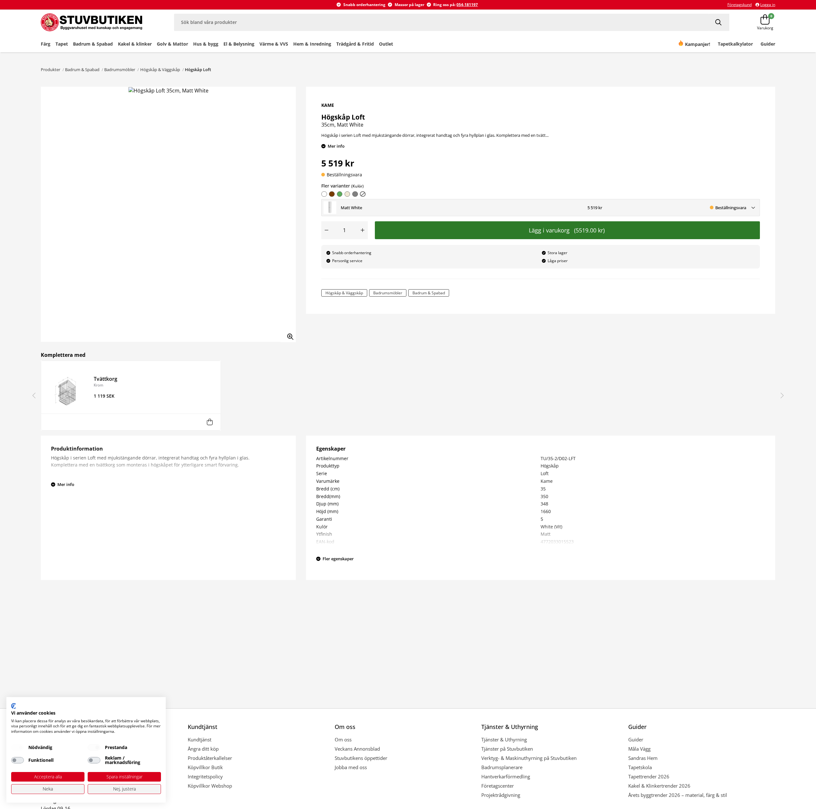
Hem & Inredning (312, 44)
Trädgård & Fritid (355, 44)
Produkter (50, 69)
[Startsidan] (95, 22)
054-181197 (467, 4)
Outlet (386, 44)
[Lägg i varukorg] (209, 422)
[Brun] (332, 194)
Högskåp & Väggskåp (160, 69)
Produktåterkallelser (210, 758)
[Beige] (347, 194)
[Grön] (340, 194)
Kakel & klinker (135, 44)
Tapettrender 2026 (648, 776)
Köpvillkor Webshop (210, 786)
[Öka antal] (363, 230)
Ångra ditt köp (203, 749)
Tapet (61, 44)
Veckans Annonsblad (357, 749)
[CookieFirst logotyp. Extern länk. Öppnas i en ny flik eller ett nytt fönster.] (13, 706)
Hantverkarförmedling (505, 776)
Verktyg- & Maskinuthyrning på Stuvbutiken (529, 758)
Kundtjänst (199, 739)
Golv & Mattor (172, 44)
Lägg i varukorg (567, 230)
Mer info (336, 146)
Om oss (343, 739)
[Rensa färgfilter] (363, 194)
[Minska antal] (326, 230)
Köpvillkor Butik (205, 767)
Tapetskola (640, 767)
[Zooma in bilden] (288, 334)
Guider (635, 739)
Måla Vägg (639, 749)
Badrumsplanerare (501, 767)
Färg (45, 44)
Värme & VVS (273, 44)
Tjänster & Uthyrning (504, 739)
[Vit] (324, 194)
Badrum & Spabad (93, 44)
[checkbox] (17, 747)
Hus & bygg (205, 44)
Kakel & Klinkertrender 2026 (659, 786)
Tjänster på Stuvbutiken (507, 749)
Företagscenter (497, 786)
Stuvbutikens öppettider (361, 758)
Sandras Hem (643, 758)
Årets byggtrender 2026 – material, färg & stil (677, 795)
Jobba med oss (351, 767)
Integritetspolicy (205, 776)
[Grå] (355, 194)
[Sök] (719, 22)
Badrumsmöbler (119, 69)
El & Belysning (238, 44)
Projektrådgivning (500, 795)
